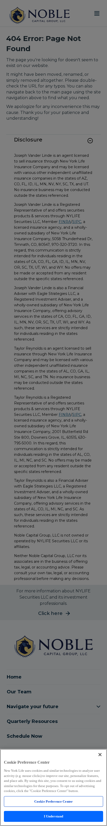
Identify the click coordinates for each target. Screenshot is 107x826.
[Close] (100, 754)
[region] (53, 787)
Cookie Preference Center (53, 801)
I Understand (53, 816)
